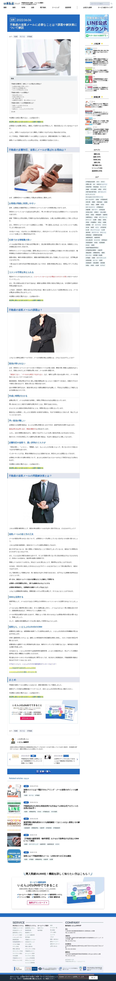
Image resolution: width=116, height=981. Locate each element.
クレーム (103, 232)
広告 (103, 204)
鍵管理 (105, 214)
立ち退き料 (90, 240)
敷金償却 (89, 252)
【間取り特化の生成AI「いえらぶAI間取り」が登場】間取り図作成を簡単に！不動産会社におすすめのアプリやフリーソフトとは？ (100, 62)
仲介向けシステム (18, 925)
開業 (5, 7)
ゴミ (97, 227)
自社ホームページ (102, 184)
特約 (93, 265)
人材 (88, 229)
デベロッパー (102, 191)
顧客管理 (43, 844)
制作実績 (40, 930)
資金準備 (89, 186)
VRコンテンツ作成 (18, 951)
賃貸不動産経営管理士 (92, 247)
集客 (14, 7)
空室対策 (49, 828)
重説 (100, 189)
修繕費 (88, 209)
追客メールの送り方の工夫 (20, 105)
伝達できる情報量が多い (20, 88)
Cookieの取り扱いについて (32, 978)
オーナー (95, 209)
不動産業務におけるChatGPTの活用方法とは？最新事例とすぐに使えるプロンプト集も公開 (101, 141)
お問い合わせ (53, 946)
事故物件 (98, 214)
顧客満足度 (51, 844)
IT (93, 224)
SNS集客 (54, 811)
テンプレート (103, 217)
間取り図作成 (16, 949)
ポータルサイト (91, 207)
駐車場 (88, 232)
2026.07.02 (34, 786)
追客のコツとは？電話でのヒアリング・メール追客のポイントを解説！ (100, 105)
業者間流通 (16, 939)
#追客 (15, 36)
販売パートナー (54, 941)
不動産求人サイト (17, 958)
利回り (97, 212)
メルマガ (97, 240)
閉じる (93, 977)
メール (31, 795)
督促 (93, 214)
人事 (103, 229)
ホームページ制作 (17, 935)
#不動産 (29, 36)
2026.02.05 (34, 819)
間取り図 (89, 184)
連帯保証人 (90, 217)
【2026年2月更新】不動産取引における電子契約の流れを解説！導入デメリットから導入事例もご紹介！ (101, 132)
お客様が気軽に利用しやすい (21, 86)
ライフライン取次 (17, 953)
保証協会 (96, 186)
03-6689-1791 (71, 932)
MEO (103, 181)
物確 (88, 189)
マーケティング (34, 844)
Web (39, 811)
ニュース (52, 934)
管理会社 (104, 240)
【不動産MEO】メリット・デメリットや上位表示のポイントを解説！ (101, 113)
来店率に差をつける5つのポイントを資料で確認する (26, 122)
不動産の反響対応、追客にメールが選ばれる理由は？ (26, 84)
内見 (96, 242)
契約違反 (100, 202)
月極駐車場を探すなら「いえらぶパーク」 (75, 961)
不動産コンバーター (18, 928)
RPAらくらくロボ (17, 960)
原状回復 (89, 260)
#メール (22, 36)
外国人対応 (90, 212)
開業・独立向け (54, 939)
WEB (23, 7)
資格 (106, 202)
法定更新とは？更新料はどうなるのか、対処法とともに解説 (100, 89)
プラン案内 (53, 932)
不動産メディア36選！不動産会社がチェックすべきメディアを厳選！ (101, 122)
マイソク (89, 219)
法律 (97, 265)
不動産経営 (57, 828)
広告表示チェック (17, 930)
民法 (100, 222)
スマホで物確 (16, 944)
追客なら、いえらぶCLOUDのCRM (23, 109)
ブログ (103, 265)
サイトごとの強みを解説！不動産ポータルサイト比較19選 (101, 72)
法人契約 (103, 212)
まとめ (13, 111)
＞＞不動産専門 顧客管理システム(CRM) (22, 668)
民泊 (88, 214)
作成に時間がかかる (18, 97)
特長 (51, 925)
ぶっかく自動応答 (30, 935)
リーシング (55, 7)
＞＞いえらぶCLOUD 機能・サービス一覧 (23, 672)
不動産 (38, 795)
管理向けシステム (30, 925)
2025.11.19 (33, 835)
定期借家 (102, 242)
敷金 (100, 219)
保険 (105, 222)
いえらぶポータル (17, 937)
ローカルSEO (90, 199)
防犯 (105, 219)
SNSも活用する (17, 107)
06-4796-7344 (72, 941)
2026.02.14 (34, 802)
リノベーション (96, 229)
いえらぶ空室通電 (30, 958)
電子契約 (43, 7)
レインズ (103, 186)
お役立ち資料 (87, 7)
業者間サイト (28, 932)
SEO (88, 204)
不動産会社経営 (91, 181)
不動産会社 (47, 811)
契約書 (103, 262)
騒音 (94, 202)
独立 (93, 204)
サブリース (96, 232)
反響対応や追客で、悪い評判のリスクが (24, 100)
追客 (32, 7)
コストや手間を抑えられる (20, 90)
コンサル (89, 255)
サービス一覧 (53, 927)
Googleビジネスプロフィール (95, 197)
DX (98, 181)
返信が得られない (18, 95)
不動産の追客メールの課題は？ (20, 92)
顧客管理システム (17, 932)
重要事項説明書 (98, 235)
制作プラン (41, 928)
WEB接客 (15, 955)
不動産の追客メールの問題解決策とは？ (22, 103)
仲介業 (88, 202)
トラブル (98, 224)
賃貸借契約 (90, 242)
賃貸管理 (68, 7)
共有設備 (102, 209)
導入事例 (52, 930)
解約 (103, 252)
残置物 (88, 224)
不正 (105, 189)
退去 (88, 265)
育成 (88, 222)
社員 (88, 227)
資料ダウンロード (55, 944)
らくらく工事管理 (30, 962)
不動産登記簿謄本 (91, 250)
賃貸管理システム (30, 928)
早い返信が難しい (18, 98)
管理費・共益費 (98, 255)
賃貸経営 (27, 828)
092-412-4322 (71, 955)
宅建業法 (94, 222)
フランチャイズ (91, 194)
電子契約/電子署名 (91, 191)
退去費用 (96, 262)
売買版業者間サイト (18, 942)
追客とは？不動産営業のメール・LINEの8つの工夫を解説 (47, 856)
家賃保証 (89, 235)
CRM (57, 844)
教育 (93, 227)
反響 (51, 859)
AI (94, 184)
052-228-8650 (72, 949)
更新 (94, 257)
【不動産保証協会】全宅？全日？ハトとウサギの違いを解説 (100, 80)
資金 (98, 199)
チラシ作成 (16, 946)
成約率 (42, 828)
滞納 (96, 217)
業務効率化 (33, 811)
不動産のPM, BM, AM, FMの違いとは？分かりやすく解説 (101, 52)
